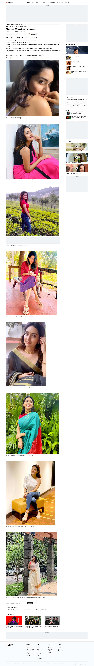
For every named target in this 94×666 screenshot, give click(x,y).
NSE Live (49, 647)
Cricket (38, 652)
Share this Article (22, 34)
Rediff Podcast (39, 658)
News (37, 2)
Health (59, 646)
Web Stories (69, 141)
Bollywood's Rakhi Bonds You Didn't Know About (77, 99)
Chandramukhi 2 (34, 609)
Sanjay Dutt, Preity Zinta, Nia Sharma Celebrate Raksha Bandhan (77, 106)
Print (36, 602)
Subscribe (30, 603)
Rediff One (28, 647)
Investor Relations (38, 663)
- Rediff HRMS (28, 652)
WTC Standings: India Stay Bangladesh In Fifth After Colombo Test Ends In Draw (77, 103)
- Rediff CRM (28, 653)
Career (59, 649)
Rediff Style (43, 609)
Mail (32, 2)
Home (28, 2)
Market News (50, 649)
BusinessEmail (52, 2)
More (66, 2)
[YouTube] (85, 664)
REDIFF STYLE (9, 31)
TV (62, 2)
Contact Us (47, 663)
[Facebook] (80, 664)
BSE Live (49, 646)
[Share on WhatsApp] (75, 664)
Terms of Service (30, 663)
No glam (19, 609)
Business (38, 647)
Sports (38, 650)
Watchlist (49, 650)
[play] (76, 146)
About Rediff (8, 663)
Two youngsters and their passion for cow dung (77, 101)
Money (44, 2)
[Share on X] (78, 664)
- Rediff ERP (28, 655)
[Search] (84, 2)
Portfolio (49, 652)
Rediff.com (56, 663)
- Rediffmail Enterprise (30, 649)
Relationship (60, 650)
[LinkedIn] (87, 664)
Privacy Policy (21, 663)
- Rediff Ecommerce (29, 650)
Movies (38, 649)
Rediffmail (28, 646)
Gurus (58, 2)
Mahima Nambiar (11, 609)
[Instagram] (82, 664)
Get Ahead (11, 26)
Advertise (14, 663)
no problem (26, 609)
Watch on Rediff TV (12, 34)
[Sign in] (87, 2)
